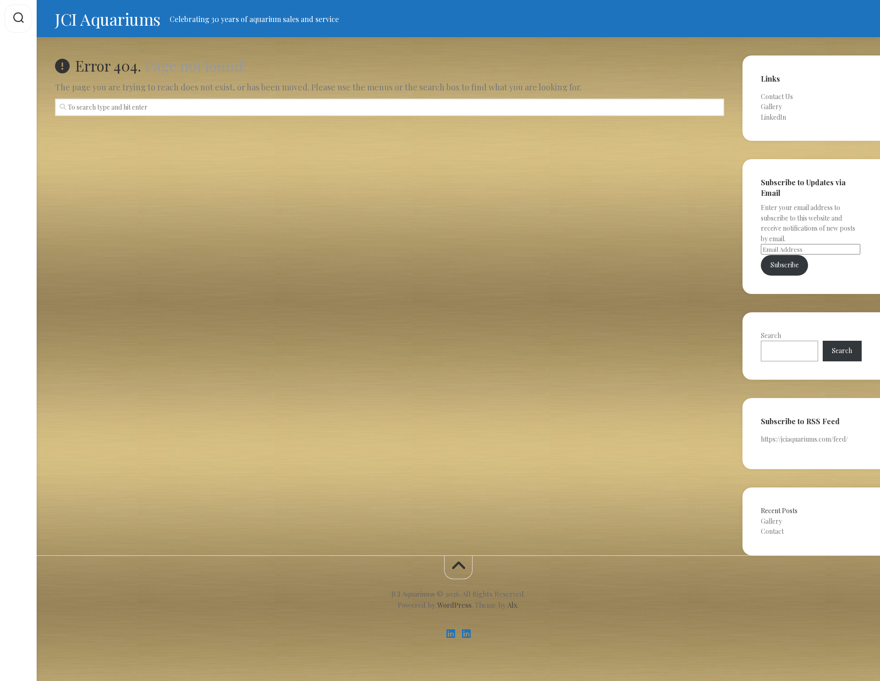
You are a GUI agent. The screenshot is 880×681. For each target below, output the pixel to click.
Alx (512, 604)
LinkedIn (773, 117)
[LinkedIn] (451, 634)
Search (771, 335)
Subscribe (784, 264)
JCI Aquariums (107, 19)
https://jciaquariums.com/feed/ (804, 439)
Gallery (771, 106)
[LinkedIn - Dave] (466, 634)
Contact (772, 531)
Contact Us (777, 96)
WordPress (454, 604)
